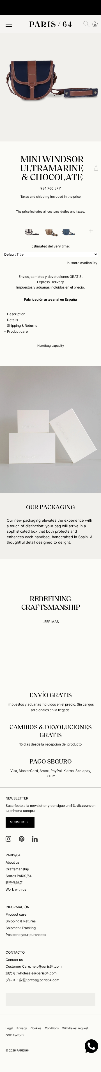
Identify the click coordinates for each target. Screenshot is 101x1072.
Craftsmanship (17, 869)
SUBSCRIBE (20, 822)
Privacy (22, 1028)
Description (16, 314)
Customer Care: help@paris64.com (34, 966)
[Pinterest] (21, 838)
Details (12, 320)
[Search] (86, 24)
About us (12, 862)
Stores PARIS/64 (19, 876)
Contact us (14, 960)
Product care (17, 331)
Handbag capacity (50, 346)
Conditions (52, 1028)
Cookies (36, 1028)
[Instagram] (8, 838)
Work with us (16, 889)
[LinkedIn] (35, 838)
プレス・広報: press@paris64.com (32, 980)
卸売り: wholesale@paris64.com (31, 973)
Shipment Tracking (21, 928)
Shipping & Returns (22, 325)
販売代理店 (14, 882)
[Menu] (9, 24)
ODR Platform (15, 1035)
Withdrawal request (75, 1028)
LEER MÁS (50, 622)
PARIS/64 (23, 1050)
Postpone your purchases (26, 935)
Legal (9, 1028)
